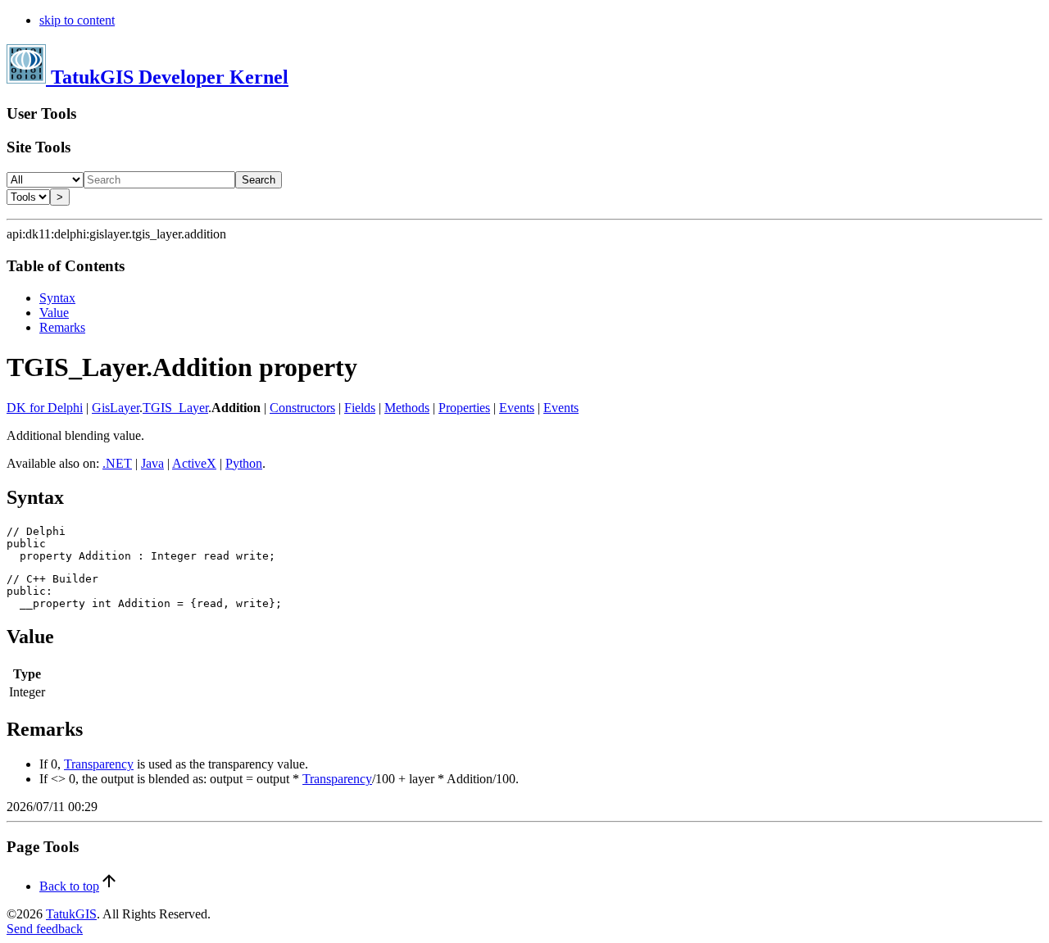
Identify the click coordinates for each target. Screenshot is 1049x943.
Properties (464, 408)
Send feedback (45, 929)
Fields (359, 408)
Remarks (62, 327)
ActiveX (194, 463)
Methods (406, 408)
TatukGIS (71, 914)
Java (152, 463)
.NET (117, 463)
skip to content (77, 20)
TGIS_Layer (175, 408)
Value (54, 313)
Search (258, 180)
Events (516, 408)
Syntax (57, 298)
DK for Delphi (45, 408)
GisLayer (115, 408)
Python (243, 463)
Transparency (99, 764)
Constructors (302, 408)
